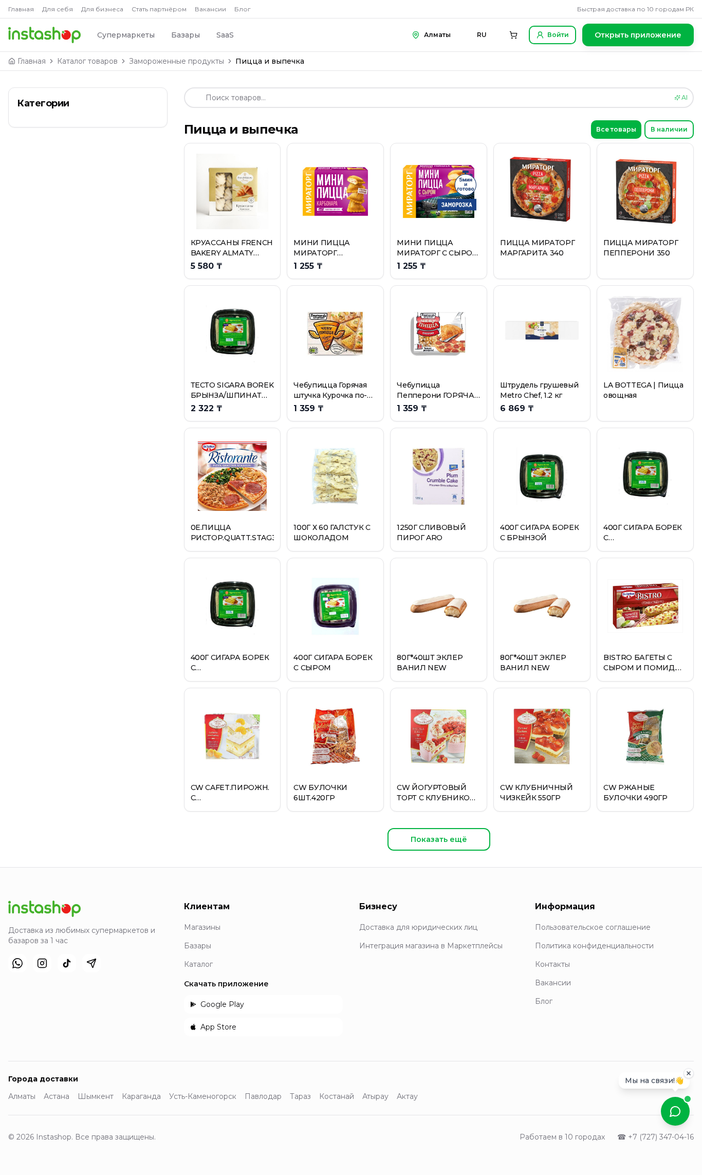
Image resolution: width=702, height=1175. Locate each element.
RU (482, 35)
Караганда (141, 1096)
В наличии (669, 129)
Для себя (57, 9)
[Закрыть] (688, 1077)
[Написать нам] (675, 1111)
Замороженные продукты (176, 61)
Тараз (300, 1096)
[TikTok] (67, 963)
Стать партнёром (159, 9)
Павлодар (263, 1096)
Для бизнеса (102, 9)
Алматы (21, 1096)
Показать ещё (439, 839)
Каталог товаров (87, 61)
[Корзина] (513, 35)
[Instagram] (42, 963)
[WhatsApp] (17, 963)
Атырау (375, 1096)
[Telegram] (91, 963)
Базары (185, 35)
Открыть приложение (638, 35)
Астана (56, 1096)
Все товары (616, 129)
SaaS (225, 35)
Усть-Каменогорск (202, 1096)
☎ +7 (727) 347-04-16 (655, 1137)
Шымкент (96, 1096)
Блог (242, 9)
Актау (407, 1096)
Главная (21, 9)
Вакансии (210, 9)
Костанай (336, 1096)
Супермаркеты (126, 35)
